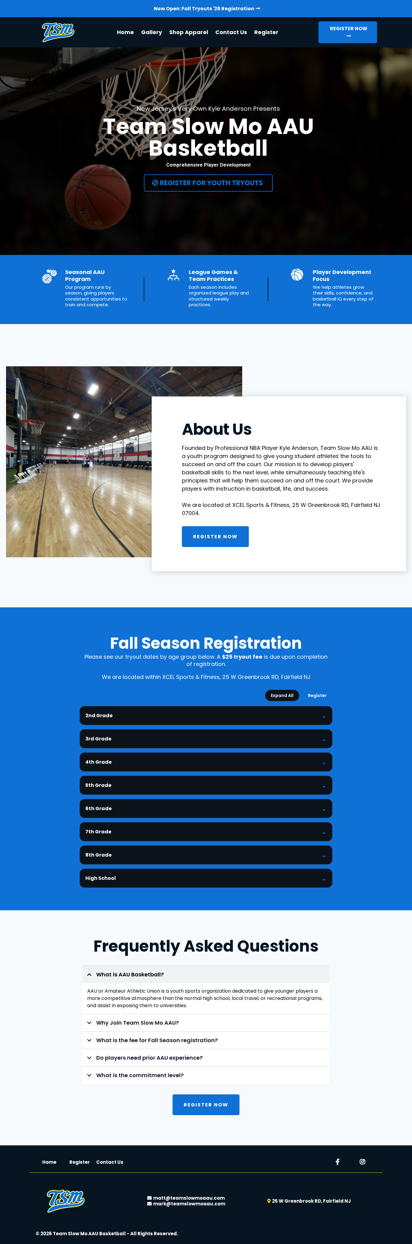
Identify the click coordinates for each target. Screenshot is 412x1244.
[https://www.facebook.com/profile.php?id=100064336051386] (339, 1162)
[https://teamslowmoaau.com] (57, 32)
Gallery (151, 32)
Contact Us (231, 32)
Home (125, 32)
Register (266, 32)
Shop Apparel (188, 32)
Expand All (282, 695)
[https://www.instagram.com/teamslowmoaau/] (364, 1162)
